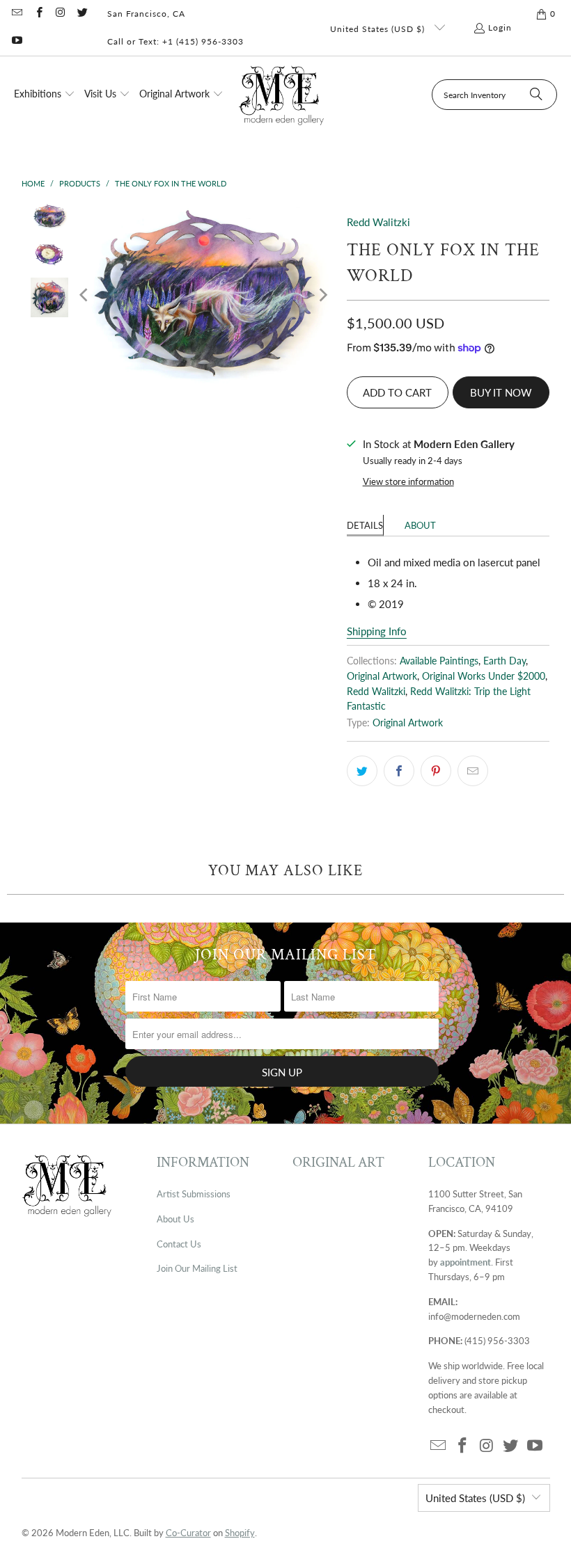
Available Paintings (439, 661)
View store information (408, 481)
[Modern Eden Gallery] (281, 95)
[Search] (536, 94)
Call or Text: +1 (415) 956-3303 (175, 41)
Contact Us (179, 1244)
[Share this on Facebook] (399, 771)
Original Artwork (382, 676)
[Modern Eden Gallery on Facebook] (38, 13)
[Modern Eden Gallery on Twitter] (82, 13)
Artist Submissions (193, 1193)
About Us (175, 1218)
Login (500, 27)
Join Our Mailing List (197, 1268)
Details (365, 525)
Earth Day (504, 661)
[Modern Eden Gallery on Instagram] (60, 13)
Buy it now (501, 392)
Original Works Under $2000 (483, 676)
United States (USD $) (379, 29)
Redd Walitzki (378, 222)
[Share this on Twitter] (362, 771)
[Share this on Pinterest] (436, 771)
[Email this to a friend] (472, 771)
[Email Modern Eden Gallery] (16, 13)
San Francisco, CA (146, 13)
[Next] (322, 295)
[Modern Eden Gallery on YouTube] (16, 41)
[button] (44, 94)
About (420, 525)
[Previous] (85, 295)
